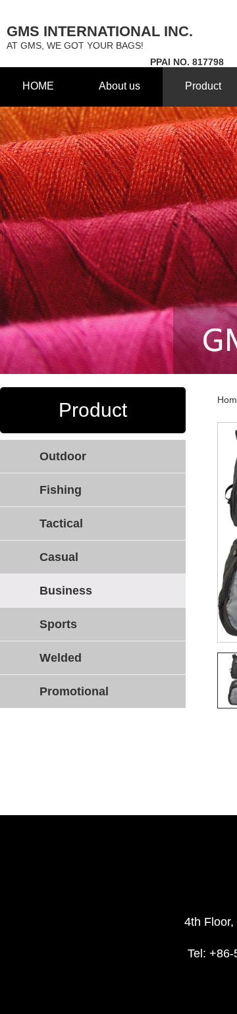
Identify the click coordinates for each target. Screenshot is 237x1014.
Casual (59, 557)
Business (66, 590)
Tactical (61, 523)
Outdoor (63, 456)
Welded (61, 657)
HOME (38, 86)
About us (119, 86)
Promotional (74, 691)
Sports (58, 624)
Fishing (61, 489)
